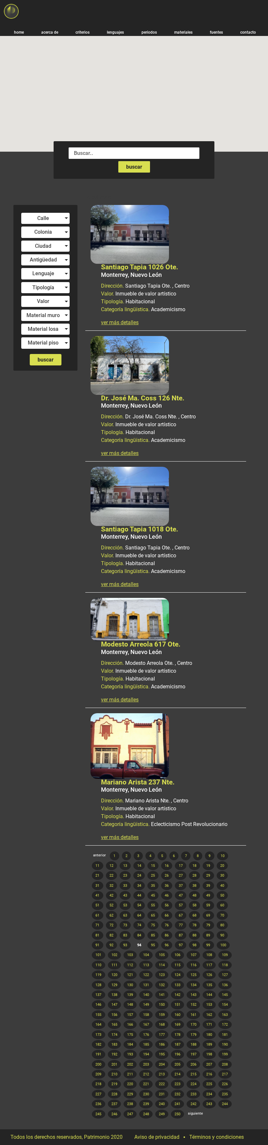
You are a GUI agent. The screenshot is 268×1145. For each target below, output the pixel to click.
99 (208, 945)
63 (125, 915)
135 (209, 985)
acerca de (49, 32)
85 (153, 935)
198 (209, 1054)
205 (177, 1064)
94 (139, 945)
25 (153, 875)
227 (98, 1094)
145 (225, 995)
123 (162, 975)
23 (125, 875)
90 (222, 935)
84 (139, 935)
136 (225, 985)
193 (130, 1054)
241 (177, 1104)
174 (114, 1035)
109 (225, 955)
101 (98, 955)
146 (98, 1004)
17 (181, 866)
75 (153, 925)
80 (222, 925)
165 (114, 1024)
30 (222, 875)
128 (98, 985)
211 (130, 1074)
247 (130, 1114)
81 (97, 935)
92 (111, 945)
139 (130, 995)
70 (222, 915)
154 (225, 1004)
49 (208, 895)
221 (146, 1084)
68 (194, 915)
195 (162, 1054)
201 (114, 1064)
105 (162, 955)
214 (177, 1074)
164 (98, 1024)
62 (111, 915)
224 (193, 1084)
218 (98, 1084)
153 (209, 1004)
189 (209, 1044)
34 (139, 886)
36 (167, 886)
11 (97, 866)
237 (114, 1104)
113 (146, 965)
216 (209, 1074)
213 (162, 1074)
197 (193, 1054)
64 (139, 915)
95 (153, 945)
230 (146, 1094)
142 (177, 995)
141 (162, 995)
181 (225, 1035)
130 (130, 985)
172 (225, 1024)
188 (193, 1044)
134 (193, 985)
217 (225, 1074)
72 (111, 925)
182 (98, 1044)
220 (130, 1084)
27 (181, 875)
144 (209, 995)
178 (177, 1035)
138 (114, 995)
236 (98, 1104)
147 (114, 1004)
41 (97, 895)
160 (177, 1015)
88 (194, 935)
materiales (183, 32)
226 (225, 1084)
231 (162, 1094)
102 (114, 955)
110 (98, 965)
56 (167, 905)
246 (114, 1114)
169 (177, 1024)
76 (167, 925)
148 (130, 1004)
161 (193, 1015)
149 (146, 1004)
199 (225, 1054)
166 (130, 1024)
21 (97, 875)
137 (98, 995)
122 (146, 975)
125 (193, 975)
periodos (149, 32)
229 (130, 1094)
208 (225, 1064)
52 (111, 905)
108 (209, 955)
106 (177, 955)
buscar (134, 167)
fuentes (216, 32)
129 (114, 985)
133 (177, 985)
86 (167, 935)
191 (98, 1054)
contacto (248, 32)
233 (193, 1094)
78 (194, 925)
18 (194, 866)
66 (167, 915)
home (19, 32)
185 (146, 1044)
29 (208, 875)
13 (125, 866)
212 (146, 1074)
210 (114, 1074)
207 (209, 1064)
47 (181, 895)
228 (114, 1094)
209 (98, 1074)
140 (146, 995)
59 (208, 905)
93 (125, 945)
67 (181, 915)
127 (225, 975)
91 (97, 945)
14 (139, 866)
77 (181, 925)
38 (194, 886)
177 (162, 1035)
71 (97, 925)
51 (97, 905)
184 (130, 1044)
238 (130, 1104)
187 (177, 1044)
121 (130, 975)
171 (209, 1024)
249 (162, 1114)
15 (153, 866)
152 (193, 1004)
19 (208, 866)
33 (125, 886)
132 (162, 985)
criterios (82, 32)
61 (97, 915)
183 (114, 1044)
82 (111, 935)
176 (146, 1035)
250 (177, 1114)
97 (181, 945)
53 (125, 905)
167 (146, 1024)
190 (225, 1044)
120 (114, 975)
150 (162, 1004)
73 (125, 925)
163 (225, 1015)
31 (97, 886)
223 (177, 1084)
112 (130, 965)
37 (181, 886)
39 (208, 886)
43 (125, 895)
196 (177, 1054)
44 (139, 895)
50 (222, 895)
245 (98, 1114)
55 (153, 905)
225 (209, 1084)
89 (208, 935)
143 (193, 995)
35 (153, 886)
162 (209, 1015)
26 (167, 875)
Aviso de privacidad (156, 1137)
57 (181, 905)
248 (146, 1114)
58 (194, 905)
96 (167, 945)
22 (111, 875)
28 (194, 875)
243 (209, 1104)
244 (225, 1104)
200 (98, 1064)
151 (177, 1004)
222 (162, 1084)
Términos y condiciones (216, 1137)
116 (193, 965)
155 (98, 1015)
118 (225, 965)
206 (193, 1064)
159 (162, 1015)
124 (177, 975)
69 (208, 915)
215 (193, 1074)
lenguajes (115, 32)
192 (114, 1054)
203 (146, 1064)
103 (130, 955)
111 (114, 965)
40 (222, 886)
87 (181, 935)
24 (139, 875)
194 (146, 1054)
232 (177, 1094)
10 (223, 856)
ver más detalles (120, 322)
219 (114, 1084)
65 (153, 915)
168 (162, 1024)
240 (162, 1104)
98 (194, 945)
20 (222, 866)
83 (125, 935)
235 (225, 1094)
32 (111, 886)
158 (146, 1015)
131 (146, 985)
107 (193, 955)
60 (222, 905)
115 (177, 965)
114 (162, 965)
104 (146, 955)
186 (162, 1044)
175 (130, 1035)
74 (139, 925)
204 (162, 1064)
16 (167, 866)
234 (209, 1094)
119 (98, 975)
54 (139, 905)
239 (146, 1104)
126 (209, 975)
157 (130, 1015)
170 (193, 1024)
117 (209, 965)
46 (167, 895)
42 (111, 895)
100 (223, 945)
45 (153, 895)
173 (98, 1035)
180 (209, 1035)
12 (111, 866)
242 (193, 1104)
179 (193, 1035)
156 (114, 1015)
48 (194, 895)
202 (130, 1064)
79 (208, 925)
